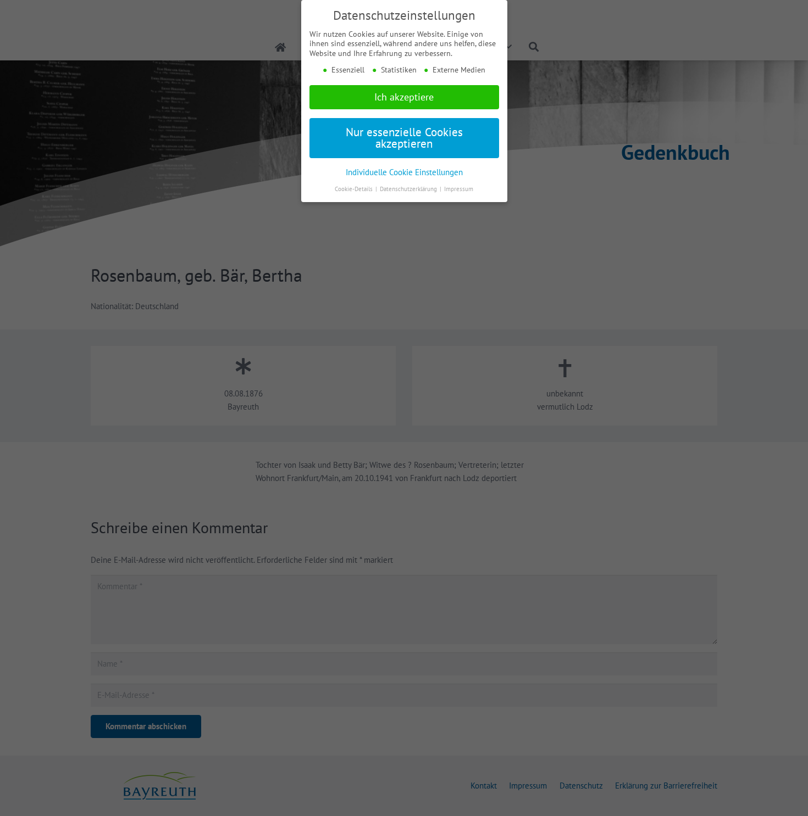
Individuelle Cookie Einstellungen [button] (404, 171)
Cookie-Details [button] (354, 189)
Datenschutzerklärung (409, 189)
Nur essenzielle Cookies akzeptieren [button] (404, 138)
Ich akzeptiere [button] (404, 97)
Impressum (458, 189)
